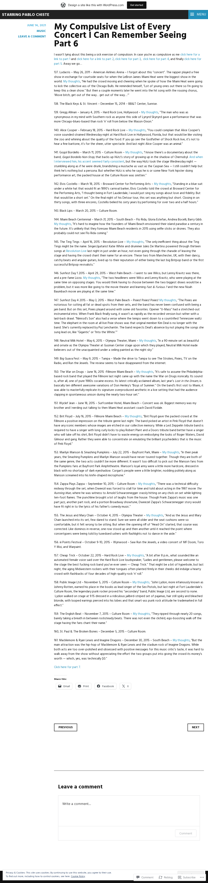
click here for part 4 (156, 59)
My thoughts (71, 81)
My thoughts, (141, 582)
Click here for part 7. (67, 667)
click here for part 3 (128, 59)
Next (195, 727)
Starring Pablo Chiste (25, 15)
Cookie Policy (78, 876)
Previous (65, 727)
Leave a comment (32, 36)
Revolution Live (76, 251)
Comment (185, 833)
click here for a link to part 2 (95, 59)
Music (41, 31)
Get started (136, 5)
